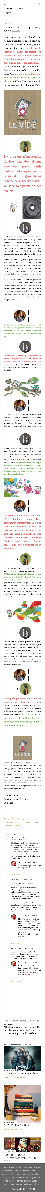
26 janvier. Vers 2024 (16, 1125)
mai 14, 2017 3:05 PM (30, 862)
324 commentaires (18, 1078)
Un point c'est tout (19, 837)
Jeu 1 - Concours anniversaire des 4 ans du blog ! (21, 1158)
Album (12, 822)
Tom (20, 862)
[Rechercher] (39, 3)
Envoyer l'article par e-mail (21, 819)
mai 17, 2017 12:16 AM (30, 915)
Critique (38, 822)
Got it (31, 1189)
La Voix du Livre (13, 8)
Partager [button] (7, 819)
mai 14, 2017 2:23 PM (19, 839)
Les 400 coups (14, 826)
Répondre (15, 875)
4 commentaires (17, 1129)
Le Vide (6, 826)
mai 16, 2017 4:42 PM (26, 880)
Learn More (18, 1189)
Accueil (8, 13)
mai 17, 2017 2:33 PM (26, 948)
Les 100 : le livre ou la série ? (21, 1073)
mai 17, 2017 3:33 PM (30, 962)
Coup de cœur (30, 822)
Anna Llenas (19, 822)
